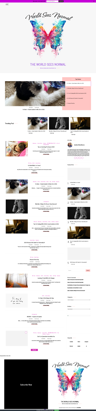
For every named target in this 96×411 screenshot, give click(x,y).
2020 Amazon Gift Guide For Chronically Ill (78, 131)
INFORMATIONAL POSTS (51, 143)
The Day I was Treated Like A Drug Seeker (76, 279)
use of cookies (51, 410)
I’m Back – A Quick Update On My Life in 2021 (46, 184)
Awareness (34, 143)
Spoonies (57, 181)
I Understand (56, 410)
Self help (53, 181)
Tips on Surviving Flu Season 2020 (46, 147)
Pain (50, 181)
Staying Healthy (46, 144)
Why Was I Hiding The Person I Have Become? (33, 109)
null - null (58, 143)
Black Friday (36, 257)
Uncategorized (46, 201)
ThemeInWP (79, 407)
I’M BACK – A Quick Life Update (34, 317)
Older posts (34, 349)
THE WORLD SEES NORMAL (48, 64)
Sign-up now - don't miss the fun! (39, 1)
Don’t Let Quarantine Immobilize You (46, 336)
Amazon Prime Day (34, 259)
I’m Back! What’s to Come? (34, 165)
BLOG (33, 163)
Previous (29, 124)
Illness (48, 181)
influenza (44, 143)
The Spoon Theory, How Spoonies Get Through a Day (81, 285)
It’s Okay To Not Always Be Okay (46, 298)
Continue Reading (46, 154)
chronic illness (39, 143)
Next (89, 124)
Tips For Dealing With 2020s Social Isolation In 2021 (58, 131)
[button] (87, 4)
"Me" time (30, 163)
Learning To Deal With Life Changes (46, 278)
